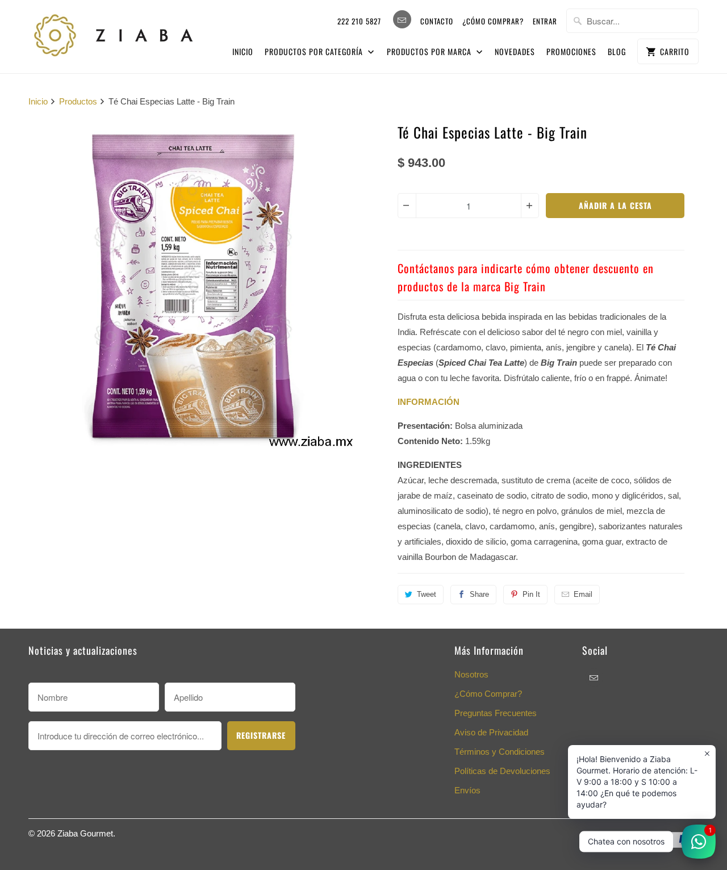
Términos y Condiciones (499, 751)
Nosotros (471, 674)
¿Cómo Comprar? (488, 693)
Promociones (571, 51)
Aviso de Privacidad (491, 732)
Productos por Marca (430, 51)
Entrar (545, 21)
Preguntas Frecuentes (495, 713)
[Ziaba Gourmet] (113, 33)
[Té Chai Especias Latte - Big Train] (193, 286)
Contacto (436, 21)
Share (479, 594)
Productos (78, 101)
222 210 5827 (359, 21)
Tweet (426, 594)
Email (583, 594)
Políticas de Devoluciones (502, 771)
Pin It (531, 594)
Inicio (242, 51)
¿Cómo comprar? (493, 21)
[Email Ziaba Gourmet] (402, 19)
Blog (617, 51)
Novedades (515, 51)
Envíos (467, 790)
